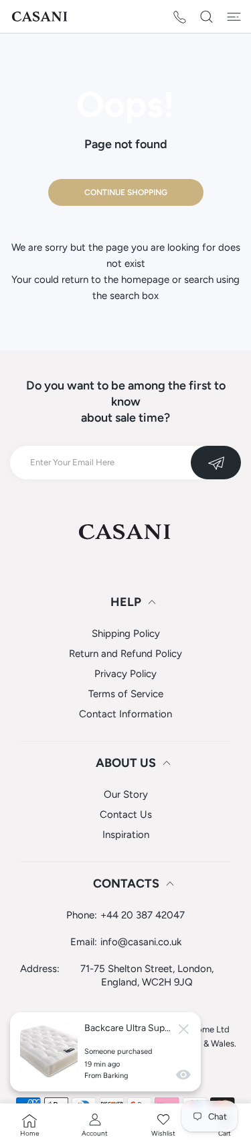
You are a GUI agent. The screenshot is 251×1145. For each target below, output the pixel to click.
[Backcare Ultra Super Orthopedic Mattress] (49, 1052)
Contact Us (126, 814)
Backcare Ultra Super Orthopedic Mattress (127, 1028)
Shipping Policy (126, 633)
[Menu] (234, 17)
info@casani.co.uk (140, 942)
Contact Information (125, 714)
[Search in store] (206, 17)
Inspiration (125, 835)
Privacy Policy (125, 674)
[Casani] (40, 16)
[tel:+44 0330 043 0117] (180, 16)
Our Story (126, 794)
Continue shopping (125, 192)
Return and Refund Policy (125, 654)
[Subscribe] (216, 462)
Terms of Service (125, 694)
